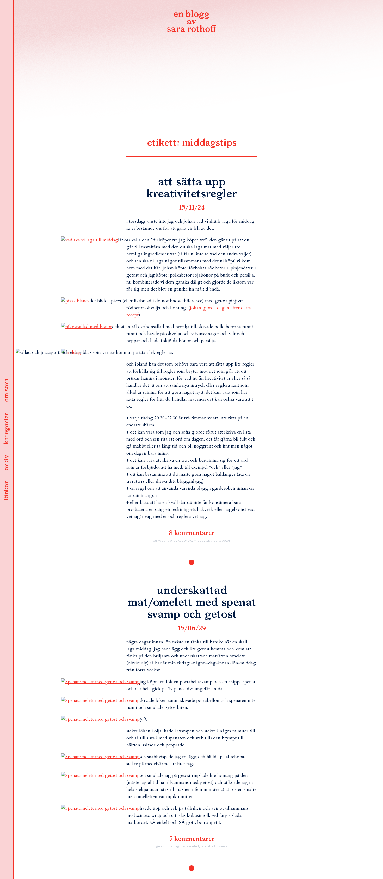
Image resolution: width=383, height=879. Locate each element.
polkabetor (221, 540)
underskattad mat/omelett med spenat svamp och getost (191, 602)
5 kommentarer (191, 839)
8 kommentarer (191, 533)
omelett (193, 846)
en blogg (191, 22)
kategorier (6, 429)
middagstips (203, 540)
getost (161, 846)
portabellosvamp (214, 846)
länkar (6, 491)
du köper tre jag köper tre (172, 540)
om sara (6, 391)
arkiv (6, 463)
